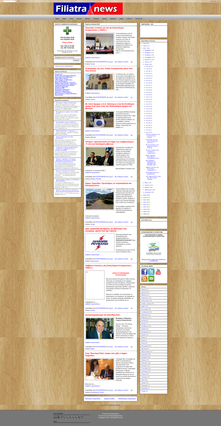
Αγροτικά (79, 18)
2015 (144, 197)
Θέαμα (143, 337)
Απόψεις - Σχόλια (146, 303)
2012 (144, 204)
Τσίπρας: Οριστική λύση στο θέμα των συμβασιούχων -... (152, 151)
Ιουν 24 (148, 80)
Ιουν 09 (148, 116)
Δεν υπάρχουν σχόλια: (122, 61)
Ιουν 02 (148, 130)
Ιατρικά (143, 340)
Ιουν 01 (148, 132)
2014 (144, 200)
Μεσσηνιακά (144, 346)
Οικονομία (144, 354)
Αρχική (57, 18)
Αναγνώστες (144, 298)
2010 (144, 209)
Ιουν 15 (148, 101)
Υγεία (142, 379)
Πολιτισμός (144, 363)
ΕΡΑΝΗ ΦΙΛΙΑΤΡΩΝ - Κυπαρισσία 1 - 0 (66, 131)
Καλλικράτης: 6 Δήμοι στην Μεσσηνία (66, 103)
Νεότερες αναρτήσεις (92, 399)
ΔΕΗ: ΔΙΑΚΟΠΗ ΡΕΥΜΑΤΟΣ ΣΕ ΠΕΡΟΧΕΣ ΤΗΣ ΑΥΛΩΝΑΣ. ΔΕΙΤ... (151, 163)
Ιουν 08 (148, 118)
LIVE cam (129, 18)
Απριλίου (147, 185)
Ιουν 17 (148, 97)
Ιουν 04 (148, 125)
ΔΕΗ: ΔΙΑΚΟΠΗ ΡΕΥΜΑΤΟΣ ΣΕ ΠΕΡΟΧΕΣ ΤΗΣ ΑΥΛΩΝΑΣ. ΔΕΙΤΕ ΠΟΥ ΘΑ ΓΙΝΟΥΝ (106, 230)
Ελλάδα (92, 179)
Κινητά (143, 343)
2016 (144, 195)
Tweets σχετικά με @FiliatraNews (64, 66)
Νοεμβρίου (148, 52)
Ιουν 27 (148, 73)
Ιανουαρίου (148, 192)
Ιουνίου (147, 64)
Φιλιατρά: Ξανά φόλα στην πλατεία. (65, 170)
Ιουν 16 (148, 99)
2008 (144, 214)
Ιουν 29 (148, 68)
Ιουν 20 (148, 90)
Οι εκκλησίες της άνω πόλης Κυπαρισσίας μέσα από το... (152, 141)
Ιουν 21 (148, 87)
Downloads (144, 388)
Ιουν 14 (148, 104)
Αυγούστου (148, 59)
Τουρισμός (144, 377)
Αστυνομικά (144, 309)
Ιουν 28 (148, 71)
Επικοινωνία (138, 18)
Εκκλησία (143, 320)
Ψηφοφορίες (144, 385)
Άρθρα (64, 18)
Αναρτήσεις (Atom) (114, 405)
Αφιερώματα (144, 315)
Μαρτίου (147, 187)
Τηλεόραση (144, 371)
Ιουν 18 (148, 94)
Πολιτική (98, 179)
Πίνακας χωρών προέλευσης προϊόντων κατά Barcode (154, 260)
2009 (144, 211)
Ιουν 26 (148, 76)
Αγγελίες (143, 289)
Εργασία (143, 334)
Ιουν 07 (148, 120)
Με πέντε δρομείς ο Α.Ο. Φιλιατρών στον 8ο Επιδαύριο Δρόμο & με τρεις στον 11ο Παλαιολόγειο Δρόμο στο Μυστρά (109, 106)
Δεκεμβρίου (148, 50)
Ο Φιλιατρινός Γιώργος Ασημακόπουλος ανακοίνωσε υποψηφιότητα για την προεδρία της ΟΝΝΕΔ (66, 149)
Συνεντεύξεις (144, 368)
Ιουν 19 (148, 92)
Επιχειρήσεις (144, 331)
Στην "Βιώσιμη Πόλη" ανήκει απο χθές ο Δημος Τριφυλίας (153, 178)
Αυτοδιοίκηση (94, 392)
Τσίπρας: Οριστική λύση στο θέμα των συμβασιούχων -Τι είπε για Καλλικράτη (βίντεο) (109, 143)
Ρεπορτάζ (96, 18)
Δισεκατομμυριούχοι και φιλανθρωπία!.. (103, 315)
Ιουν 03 (148, 127)
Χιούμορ (143, 382)
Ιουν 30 (148, 66)
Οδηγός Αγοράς (145, 351)
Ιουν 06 (148, 122)
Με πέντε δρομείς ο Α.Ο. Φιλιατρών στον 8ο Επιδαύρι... (152, 146)
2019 (144, 43)
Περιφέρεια (144, 357)
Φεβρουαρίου (148, 189)
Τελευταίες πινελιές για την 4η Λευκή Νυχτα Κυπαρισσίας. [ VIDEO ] (104, 29)
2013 (144, 202)
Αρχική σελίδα (109, 399)
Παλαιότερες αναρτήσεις (127, 399)
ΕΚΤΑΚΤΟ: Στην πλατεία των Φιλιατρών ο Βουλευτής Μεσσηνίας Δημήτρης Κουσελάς (67, 190)
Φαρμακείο (113, 18)
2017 (144, 48)
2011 (144, 207)
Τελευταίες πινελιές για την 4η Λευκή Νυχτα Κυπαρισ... (153, 136)
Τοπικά (71, 18)
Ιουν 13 (148, 106)
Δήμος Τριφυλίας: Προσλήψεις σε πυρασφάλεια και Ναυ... (153, 157)
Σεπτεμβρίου (148, 57)
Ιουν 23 (148, 83)
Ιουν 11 (148, 111)
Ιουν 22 (148, 85)
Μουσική (143, 348)
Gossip (143, 391)
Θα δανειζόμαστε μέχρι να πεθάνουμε (66, 122)
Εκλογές (143, 323)
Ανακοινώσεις (94, 261)
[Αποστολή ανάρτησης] (131, 61)
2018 (144, 46)
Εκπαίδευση (144, 326)
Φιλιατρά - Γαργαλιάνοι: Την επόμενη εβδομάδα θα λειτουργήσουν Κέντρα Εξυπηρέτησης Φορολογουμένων (65, 160)
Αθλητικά (87, 18)
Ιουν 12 (148, 108)
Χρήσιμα (104, 18)
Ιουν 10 (148, 113)
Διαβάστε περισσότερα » (92, 57)
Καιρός (121, 18)
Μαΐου (146, 182)
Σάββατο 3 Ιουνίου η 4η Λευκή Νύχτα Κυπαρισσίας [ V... (152, 169)
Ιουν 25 (148, 78)
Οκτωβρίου (148, 55)
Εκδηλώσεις (144, 317)
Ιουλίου (147, 62)
